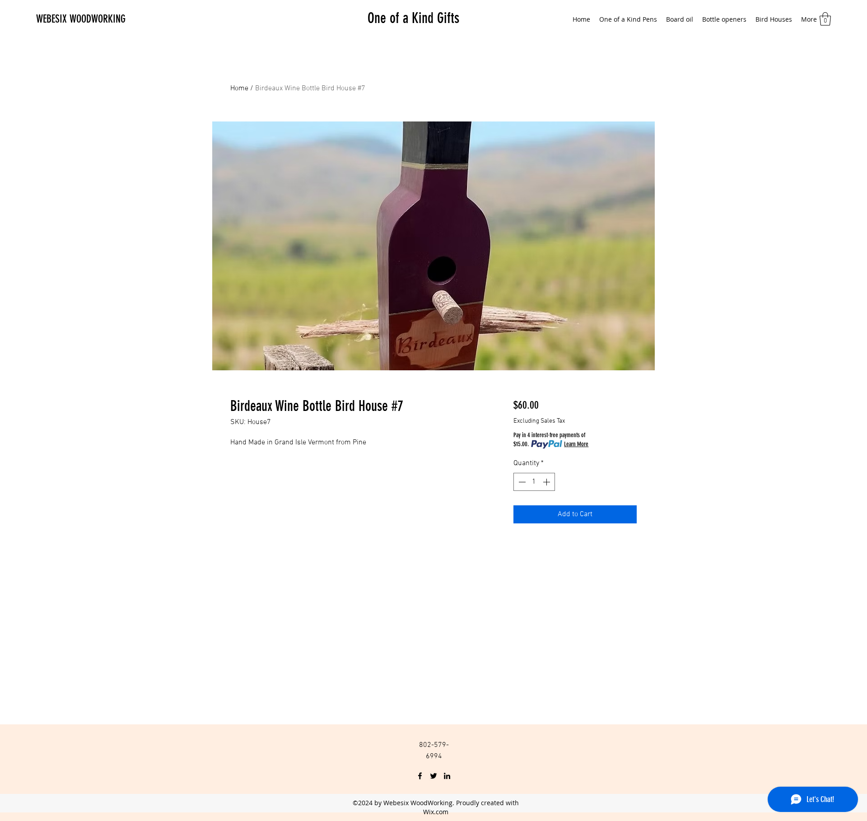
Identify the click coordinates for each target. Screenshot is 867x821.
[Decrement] (521, 481)
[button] (825, 19)
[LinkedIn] (447, 775)
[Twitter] (433, 775)
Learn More (576, 444)
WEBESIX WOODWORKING (81, 19)
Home (239, 88)
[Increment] (547, 481)
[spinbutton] (534, 481)
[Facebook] (419, 775)
